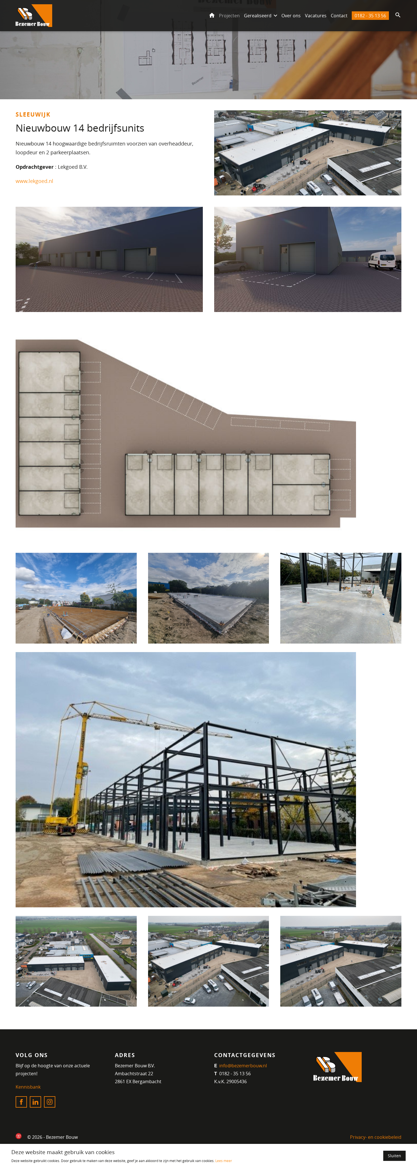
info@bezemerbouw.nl (242, 1065)
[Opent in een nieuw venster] (19, 1136)
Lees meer (223, 1160)
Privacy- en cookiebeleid (375, 1137)
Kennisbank (28, 1087)
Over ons (291, 15)
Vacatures (316, 15)
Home (212, 15)
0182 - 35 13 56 (370, 15)
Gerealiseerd (257, 15)
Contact (339, 15)
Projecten (229, 15)
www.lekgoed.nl (34, 181)
